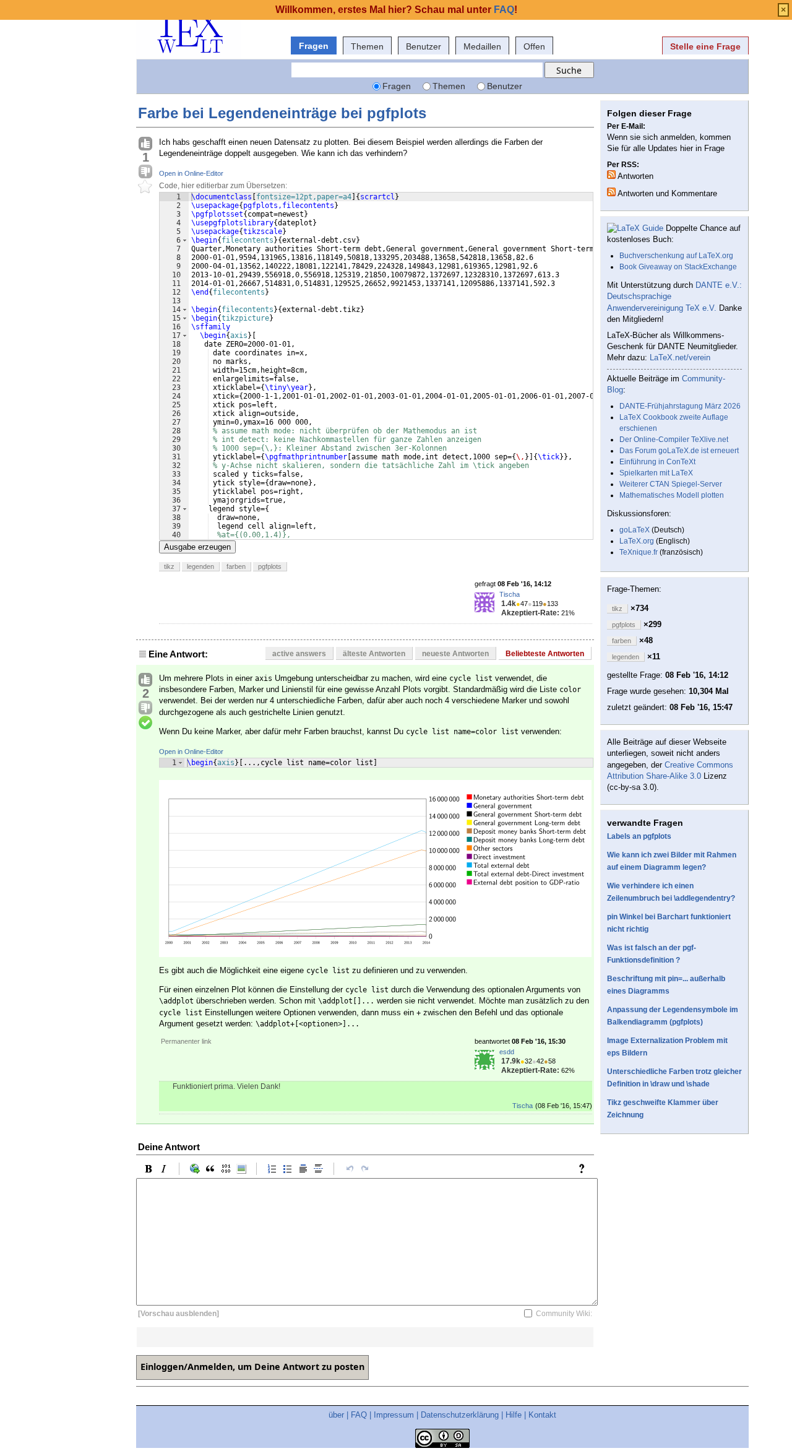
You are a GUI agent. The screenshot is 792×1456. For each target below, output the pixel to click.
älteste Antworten (374, 653)
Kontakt (542, 1414)
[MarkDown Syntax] (585, 1169)
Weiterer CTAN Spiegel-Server (670, 484)
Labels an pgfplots (639, 836)
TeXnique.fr (638, 552)
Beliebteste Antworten (545, 653)
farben (236, 566)
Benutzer (423, 46)
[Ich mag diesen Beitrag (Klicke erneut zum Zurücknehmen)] (145, 144)
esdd (506, 1051)
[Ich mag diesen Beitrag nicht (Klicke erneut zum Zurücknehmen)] (145, 172)
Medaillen (482, 46)
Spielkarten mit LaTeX (656, 473)
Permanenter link (186, 1041)
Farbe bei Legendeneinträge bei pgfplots (282, 113)
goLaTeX (634, 530)
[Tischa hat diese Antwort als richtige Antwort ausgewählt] (145, 723)
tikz (169, 566)
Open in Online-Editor (191, 173)
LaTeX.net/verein (680, 357)
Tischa (509, 594)
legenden (200, 566)
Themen (367, 46)
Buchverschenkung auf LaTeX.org (676, 255)
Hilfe (514, 1414)
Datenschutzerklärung (460, 1414)
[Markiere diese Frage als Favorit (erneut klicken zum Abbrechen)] (145, 187)
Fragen (314, 46)
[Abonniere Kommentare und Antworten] (611, 192)
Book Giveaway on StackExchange (678, 266)
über (336, 1414)
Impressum (394, 1414)
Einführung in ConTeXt (657, 461)
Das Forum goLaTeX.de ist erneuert (679, 450)
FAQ (359, 1414)
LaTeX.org (636, 541)
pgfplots (270, 566)
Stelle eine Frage (705, 46)
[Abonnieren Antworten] (611, 174)
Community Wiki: (564, 1313)
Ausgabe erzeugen (197, 547)
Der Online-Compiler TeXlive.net (673, 439)
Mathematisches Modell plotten (671, 495)
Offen (534, 46)
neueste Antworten (455, 653)
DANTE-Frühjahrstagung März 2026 (680, 406)
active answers (299, 653)
